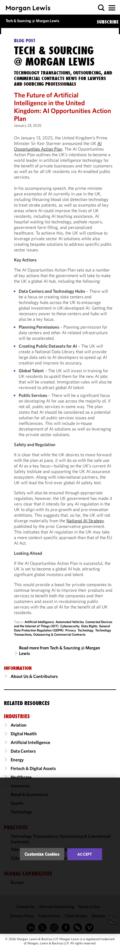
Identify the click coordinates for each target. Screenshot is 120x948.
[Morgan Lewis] (28, 8)
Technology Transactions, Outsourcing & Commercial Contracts (62, 632)
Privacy (70, 630)
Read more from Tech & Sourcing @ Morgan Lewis (59, 650)
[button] (101, 7)
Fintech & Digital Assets (33, 768)
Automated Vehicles (70, 622)
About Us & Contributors (34, 676)
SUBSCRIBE (108, 22)
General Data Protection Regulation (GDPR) (62, 628)
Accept (84, 854)
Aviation (19, 725)
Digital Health (24, 733)
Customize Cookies (42, 854)
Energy (17, 759)
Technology (85, 630)
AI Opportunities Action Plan (58, 146)
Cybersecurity (70, 626)
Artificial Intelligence (39, 622)
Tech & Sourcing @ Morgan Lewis (32, 20)
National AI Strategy (85, 520)
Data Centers (23, 751)
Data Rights (89, 626)
